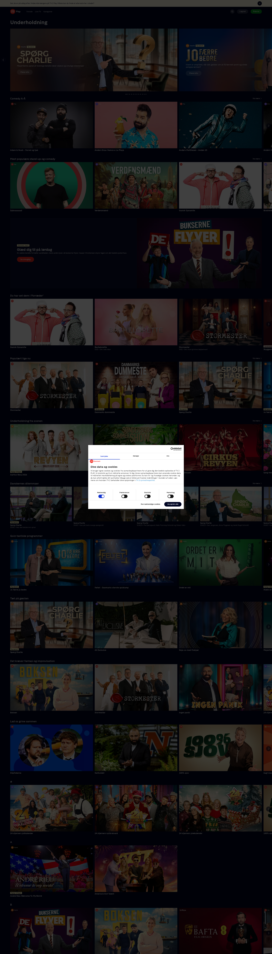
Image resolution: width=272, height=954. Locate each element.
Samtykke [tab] (104, 456)
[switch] (124, 496)
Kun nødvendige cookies (150, 504)
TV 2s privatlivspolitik (145, 480)
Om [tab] (167, 456)
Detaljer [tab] (136, 456)
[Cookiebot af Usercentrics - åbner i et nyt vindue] (172, 449)
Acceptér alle (172, 504)
